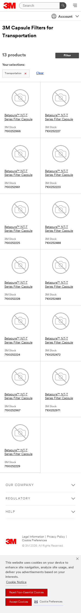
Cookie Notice (16, 582)
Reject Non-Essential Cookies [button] (26, 592)
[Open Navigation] (75, 6)
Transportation (13, 73)
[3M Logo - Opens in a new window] (9, 5)
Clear (40, 73)
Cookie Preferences (34, 540)
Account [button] (65, 17)
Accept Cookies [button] (18, 602)
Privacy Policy (56, 536)
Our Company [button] (20, 485)
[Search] (63, 5)
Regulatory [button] (18, 498)
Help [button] (10, 512)
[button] (48, 602)
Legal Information (33, 536)
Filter (67, 55)
